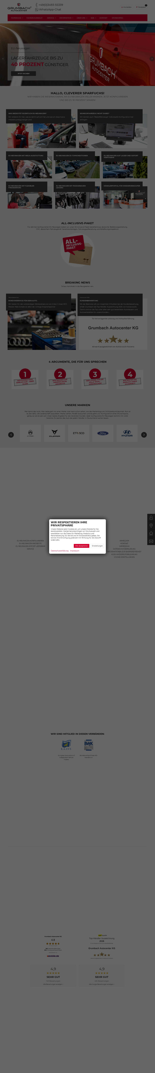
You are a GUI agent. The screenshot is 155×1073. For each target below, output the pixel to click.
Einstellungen (97, 546)
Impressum (74, 551)
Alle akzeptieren (81, 546)
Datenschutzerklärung (60, 551)
